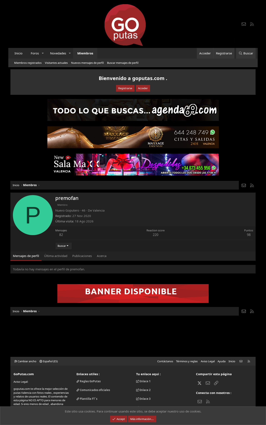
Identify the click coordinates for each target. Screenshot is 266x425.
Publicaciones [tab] (82, 256)
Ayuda (221, 361)
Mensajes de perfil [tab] (26, 256)
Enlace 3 (144, 399)
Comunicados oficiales (94, 390)
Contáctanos (165, 361)
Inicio (18, 53)
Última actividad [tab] (55, 256)
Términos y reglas (187, 361)
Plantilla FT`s (88, 399)
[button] (42, 53)
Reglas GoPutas (90, 381)
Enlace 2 (144, 390)
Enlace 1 (144, 381)
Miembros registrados (28, 63)
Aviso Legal (208, 361)
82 (61, 234)
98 (249, 234)
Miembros (85, 53)
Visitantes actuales (56, 63)
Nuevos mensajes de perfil (87, 63)
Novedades (58, 53)
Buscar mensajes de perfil (122, 63)
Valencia (99, 210)
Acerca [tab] (101, 256)
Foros (35, 53)
